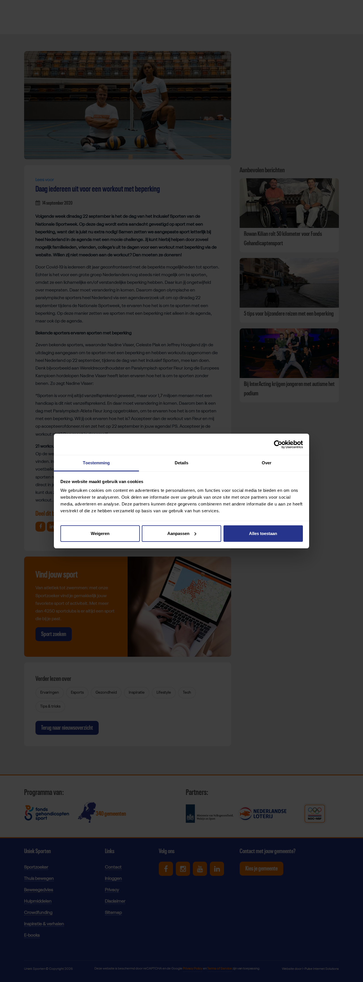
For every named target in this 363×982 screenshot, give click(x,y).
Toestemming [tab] (96, 462)
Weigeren (100, 533)
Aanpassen (178, 533)
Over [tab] (266, 462)
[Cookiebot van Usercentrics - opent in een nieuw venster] (278, 444)
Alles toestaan (263, 533)
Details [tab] (182, 462)
